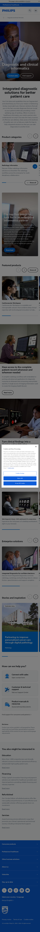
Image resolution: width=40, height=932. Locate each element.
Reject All (20, 478)
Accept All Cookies (20, 483)
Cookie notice (11, 468)
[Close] (36, 446)
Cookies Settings (20, 473)
